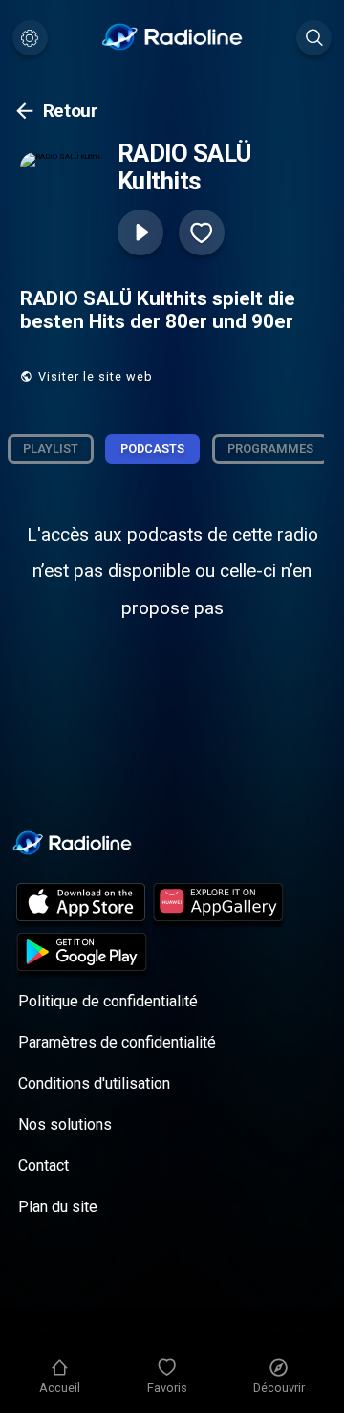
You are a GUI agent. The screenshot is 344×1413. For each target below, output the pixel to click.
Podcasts (152, 448)
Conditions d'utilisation (94, 1083)
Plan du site (57, 1207)
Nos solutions (65, 1124)
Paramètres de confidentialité (117, 1042)
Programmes (270, 448)
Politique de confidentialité (108, 1001)
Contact (43, 1166)
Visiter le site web (95, 376)
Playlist (50, 448)
